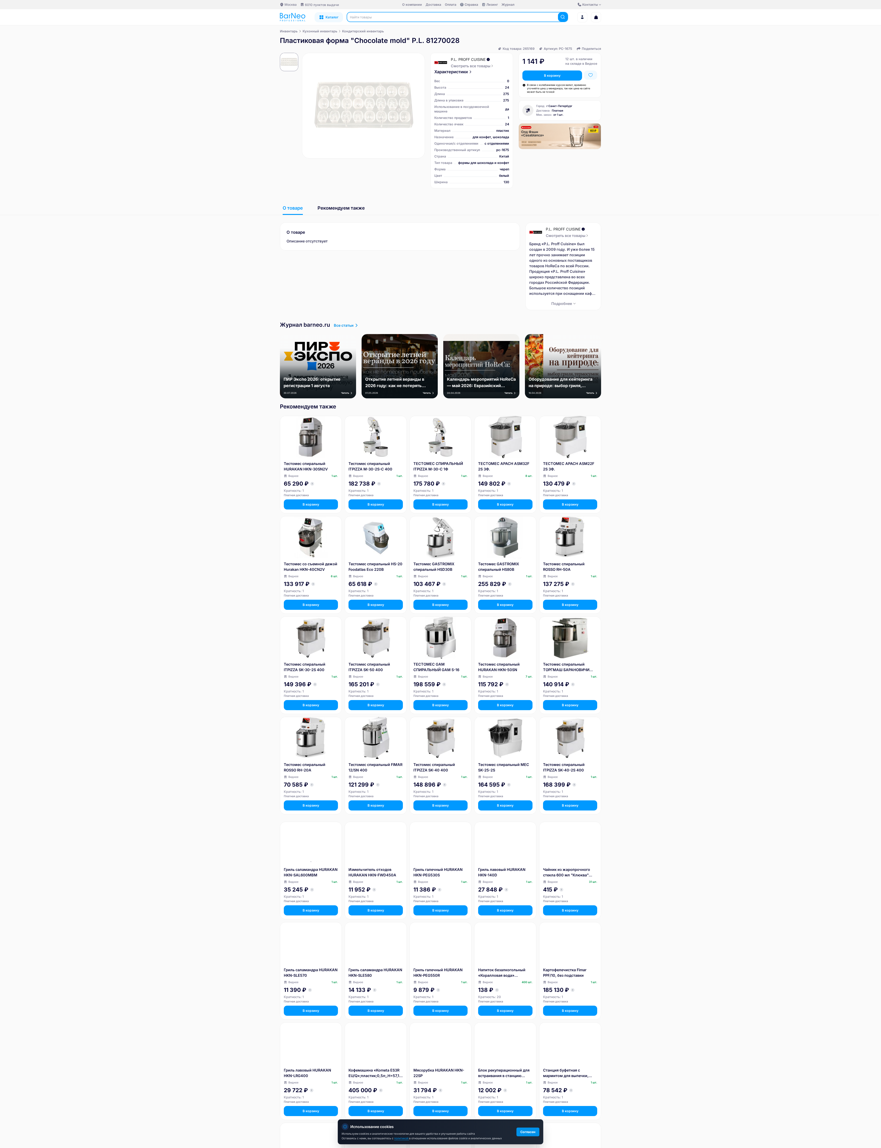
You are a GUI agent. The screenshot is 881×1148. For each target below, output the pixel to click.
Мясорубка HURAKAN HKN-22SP (438, 1073)
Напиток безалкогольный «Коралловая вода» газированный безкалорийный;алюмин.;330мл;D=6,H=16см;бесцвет (504, 973)
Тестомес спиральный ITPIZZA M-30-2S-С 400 (370, 466)
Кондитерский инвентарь (363, 31)
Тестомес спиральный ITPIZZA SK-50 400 (369, 667)
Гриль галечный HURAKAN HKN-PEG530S (438, 872)
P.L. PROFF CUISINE (468, 59)
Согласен (527, 1132)
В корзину (552, 75)
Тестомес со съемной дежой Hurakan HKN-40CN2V (310, 567)
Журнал (508, 4)
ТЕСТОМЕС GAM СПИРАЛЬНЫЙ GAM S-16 (436, 667)
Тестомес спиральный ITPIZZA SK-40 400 (434, 767)
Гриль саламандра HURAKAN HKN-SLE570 (310, 973)
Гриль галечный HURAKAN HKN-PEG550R (438, 973)
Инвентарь (289, 31)
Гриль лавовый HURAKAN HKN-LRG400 (307, 1073)
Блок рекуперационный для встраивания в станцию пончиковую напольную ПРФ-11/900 (504, 1073)
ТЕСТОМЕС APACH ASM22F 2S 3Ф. (568, 466)
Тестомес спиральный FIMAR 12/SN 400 (375, 767)
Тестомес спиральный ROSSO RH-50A (564, 567)
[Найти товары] (563, 17)
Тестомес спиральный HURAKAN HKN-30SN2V (306, 466)
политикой (401, 1138)
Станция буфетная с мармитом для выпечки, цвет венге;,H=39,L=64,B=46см (567, 1073)
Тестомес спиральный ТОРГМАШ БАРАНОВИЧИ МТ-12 (566, 667)
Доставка (433, 4)
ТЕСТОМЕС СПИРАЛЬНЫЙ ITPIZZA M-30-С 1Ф (438, 466)
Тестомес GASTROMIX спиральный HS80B (498, 567)
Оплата (450, 4)
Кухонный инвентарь (320, 31)
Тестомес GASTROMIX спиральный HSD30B (433, 567)
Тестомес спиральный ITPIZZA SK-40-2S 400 (564, 767)
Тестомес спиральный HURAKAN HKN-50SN (499, 667)
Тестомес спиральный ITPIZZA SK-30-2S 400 (304, 667)
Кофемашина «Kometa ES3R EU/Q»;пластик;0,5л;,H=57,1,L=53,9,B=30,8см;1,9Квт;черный (375, 1073)
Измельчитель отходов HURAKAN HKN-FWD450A (372, 872)
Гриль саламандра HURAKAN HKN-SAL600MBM (310, 872)
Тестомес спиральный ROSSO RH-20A (304, 767)
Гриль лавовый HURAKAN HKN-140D (501, 872)
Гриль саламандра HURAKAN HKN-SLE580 (375, 973)
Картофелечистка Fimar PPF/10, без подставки (564, 973)
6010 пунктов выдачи (322, 5)
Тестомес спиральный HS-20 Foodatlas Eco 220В (375, 567)
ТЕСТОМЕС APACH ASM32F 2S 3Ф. (503, 466)
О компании (412, 4)
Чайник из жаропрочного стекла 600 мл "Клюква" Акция (566, 872)
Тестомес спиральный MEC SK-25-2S (503, 767)
